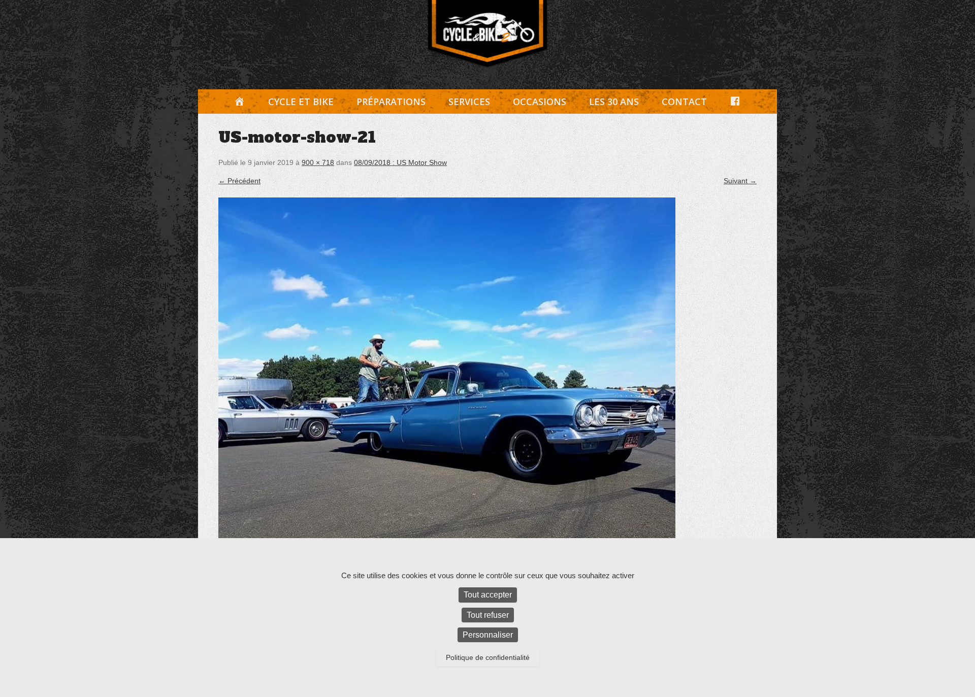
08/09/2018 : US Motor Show (400, 162)
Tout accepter (488, 594)
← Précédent (239, 181)
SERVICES (469, 101)
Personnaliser (488, 634)
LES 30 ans (614, 101)
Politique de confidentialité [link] (488, 657)
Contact (684, 101)
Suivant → (740, 181)
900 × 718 (318, 162)
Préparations (391, 101)
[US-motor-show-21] (487, 379)
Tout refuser (488, 615)
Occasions (539, 101)
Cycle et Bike (301, 101)
